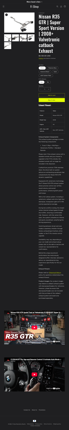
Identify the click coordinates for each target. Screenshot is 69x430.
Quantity (41, 86)
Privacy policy (38, 424)
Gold (55, 71)
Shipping (41, 58)
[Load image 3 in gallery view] (23, 37)
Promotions (42, 410)
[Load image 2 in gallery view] (15, 37)
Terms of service (48, 424)
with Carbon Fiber (45, 75)
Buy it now (51, 100)
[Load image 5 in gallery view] (7, 45)
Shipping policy (57, 424)
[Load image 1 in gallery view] (7, 37)
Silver (42, 68)
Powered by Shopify (21, 424)
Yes (41, 82)
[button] (3, 6)
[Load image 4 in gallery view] (31, 37)
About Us (34, 410)
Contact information (35, 425)
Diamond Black (44, 71)
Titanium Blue (52, 68)
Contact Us (27, 410)
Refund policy (30, 424)
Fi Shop (14, 424)
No (48, 82)
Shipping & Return (55, 272)
